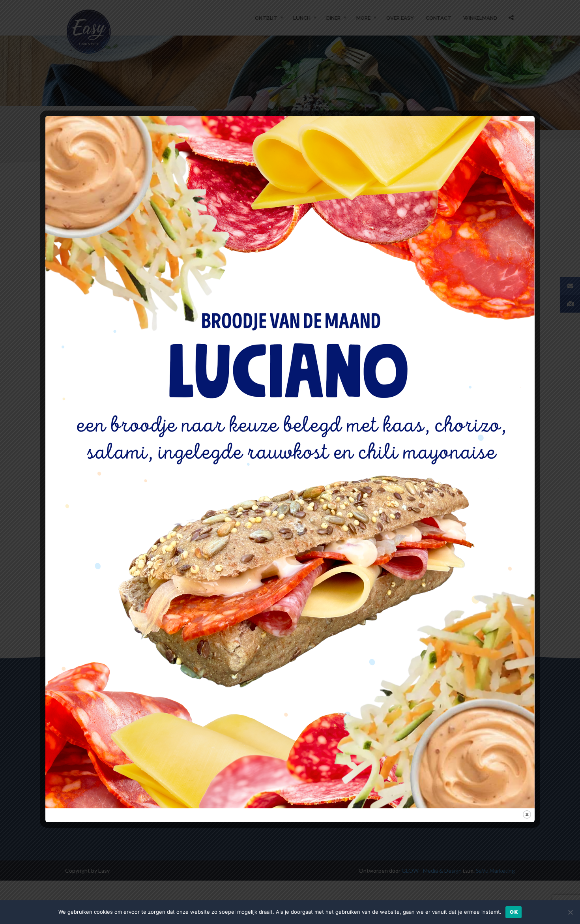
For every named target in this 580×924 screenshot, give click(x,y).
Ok (513, 912)
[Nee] (570, 912)
